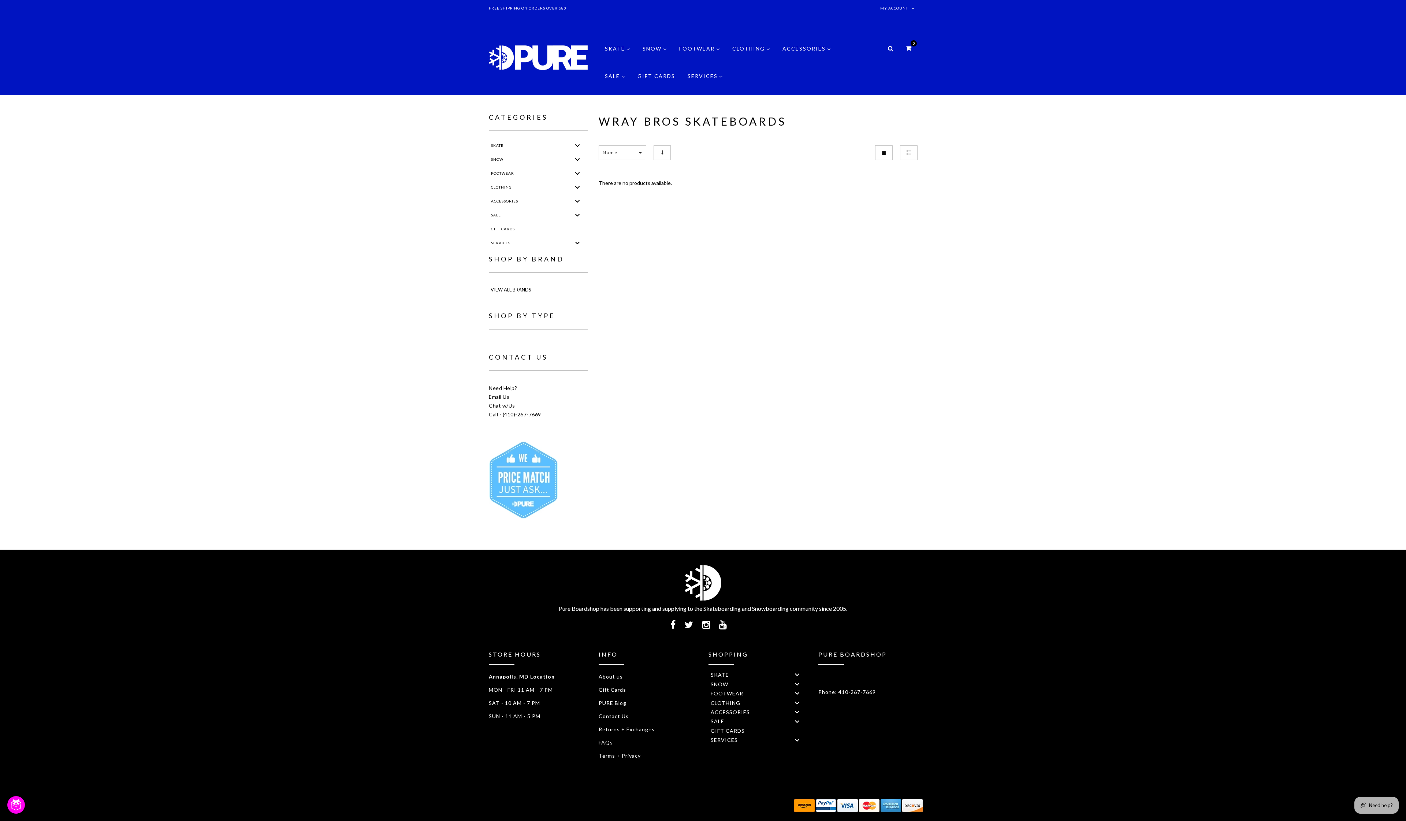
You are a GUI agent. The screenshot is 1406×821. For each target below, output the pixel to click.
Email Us (499, 397)
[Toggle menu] (577, 145)
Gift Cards (612, 690)
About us (611, 676)
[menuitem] (617, 54)
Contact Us (614, 716)
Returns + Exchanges (627, 729)
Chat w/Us (502, 405)
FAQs (606, 742)
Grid (884, 152)
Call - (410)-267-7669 (515, 414)
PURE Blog (612, 703)
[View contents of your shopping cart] (908, 47)
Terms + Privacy (620, 756)
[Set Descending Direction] (662, 152)
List (909, 152)
